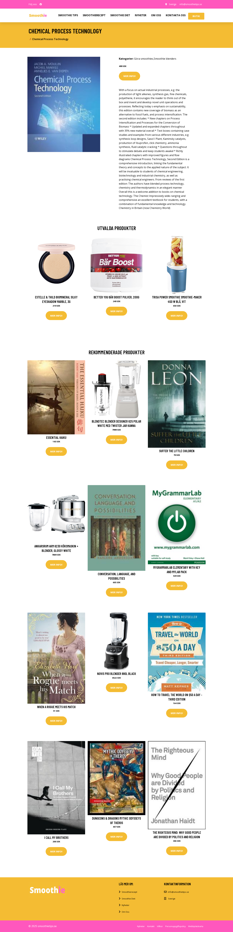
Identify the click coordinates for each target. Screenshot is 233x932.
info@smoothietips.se (191, 4)
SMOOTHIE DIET (120, 15)
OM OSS (156, 15)
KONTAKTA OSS (176, 15)
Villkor (160, 926)
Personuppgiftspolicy (175, 926)
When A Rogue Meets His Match (56, 707)
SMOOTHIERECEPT (94, 15)
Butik (196, 16)
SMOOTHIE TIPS (68, 15)
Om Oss (125, 911)
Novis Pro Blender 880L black (116, 674)
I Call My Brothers (56, 837)
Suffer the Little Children (176, 451)
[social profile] (40, 4)
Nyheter (125, 905)
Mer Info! (129, 76)
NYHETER (140, 15)
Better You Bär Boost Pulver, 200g (116, 297)
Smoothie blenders (165, 58)
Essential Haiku (56, 437)
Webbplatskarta (195, 926)
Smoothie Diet (128, 898)
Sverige (172, 4)
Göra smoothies (143, 58)
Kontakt (150, 926)
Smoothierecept (129, 892)
